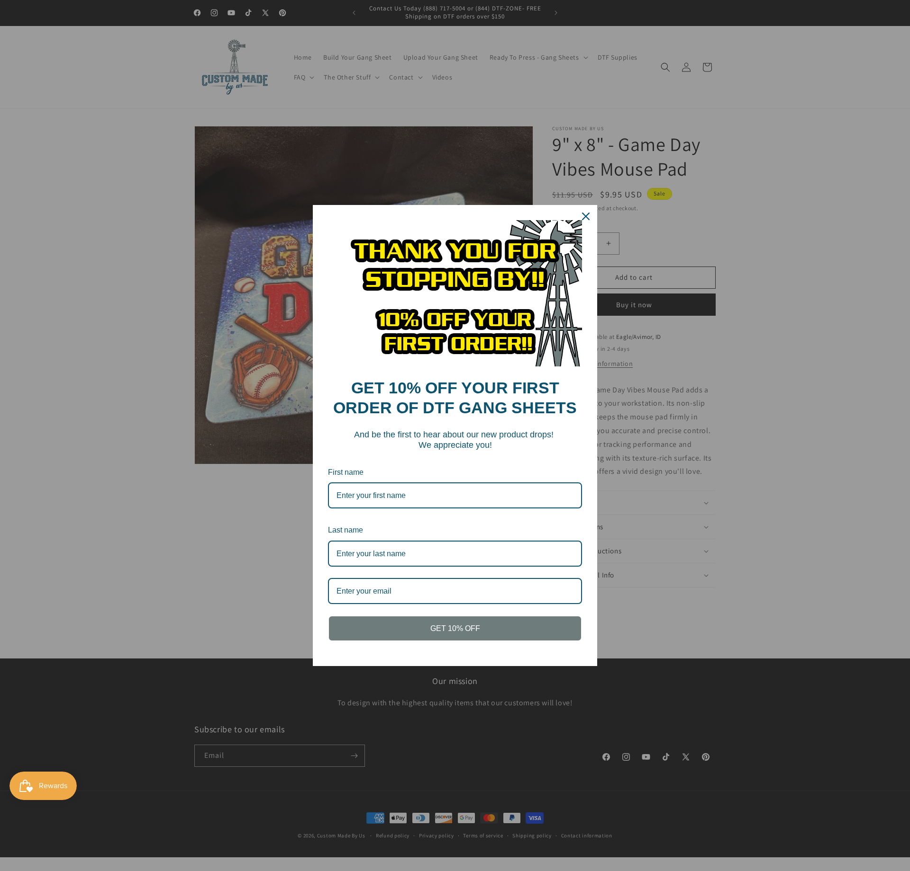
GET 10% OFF (455, 628)
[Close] (585, 216)
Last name (345, 530)
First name (346, 472)
